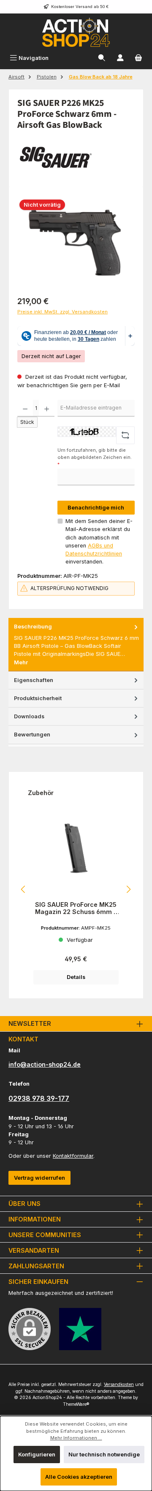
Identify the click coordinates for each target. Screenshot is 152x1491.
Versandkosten (119, 1384)
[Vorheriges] (23, 889)
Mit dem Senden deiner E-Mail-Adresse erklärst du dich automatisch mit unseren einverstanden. (99, 541)
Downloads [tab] (29, 716)
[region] (76, 242)
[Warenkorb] (138, 58)
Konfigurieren (36, 1454)
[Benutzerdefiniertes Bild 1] (80, 1329)
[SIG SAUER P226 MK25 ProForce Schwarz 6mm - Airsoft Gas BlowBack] (76, 243)
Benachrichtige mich (96, 507)
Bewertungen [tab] (32, 734)
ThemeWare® (76, 1404)
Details (76, 977)
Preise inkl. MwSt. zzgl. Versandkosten (62, 312)
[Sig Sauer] (76, 157)
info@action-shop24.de (44, 1064)
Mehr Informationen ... (76, 1438)
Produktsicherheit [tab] (38, 698)
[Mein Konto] (120, 58)
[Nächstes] (128, 889)
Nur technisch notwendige (104, 1454)
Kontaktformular (73, 1156)
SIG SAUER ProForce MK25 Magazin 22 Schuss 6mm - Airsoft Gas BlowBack (76, 908)
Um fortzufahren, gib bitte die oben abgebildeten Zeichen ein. (94, 457)
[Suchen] (101, 58)
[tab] (76, 644)
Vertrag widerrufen (39, 1178)
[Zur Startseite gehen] (76, 32)
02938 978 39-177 (38, 1098)
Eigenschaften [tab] (33, 680)
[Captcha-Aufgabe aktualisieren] (125, 435)
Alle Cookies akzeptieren (78, 1477)
